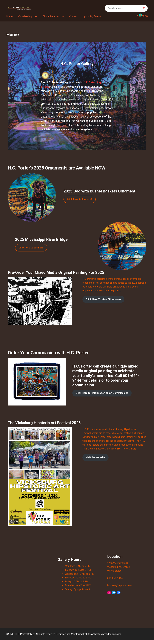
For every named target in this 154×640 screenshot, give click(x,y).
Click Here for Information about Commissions (102, 393)
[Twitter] (114, 592)
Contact (73, 16)
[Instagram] (109, 592)
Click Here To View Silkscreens (103, 299)
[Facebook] (118, 592)
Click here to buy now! (79, 199)
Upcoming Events (92, 16)
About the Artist (51, 16)
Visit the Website (95, 457)
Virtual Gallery (25, 16)
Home (9, 16)
